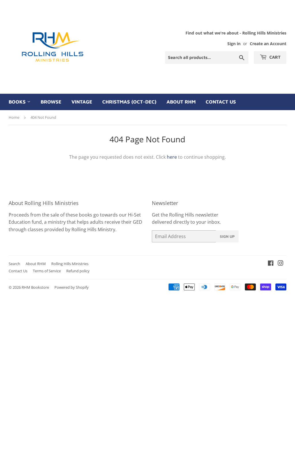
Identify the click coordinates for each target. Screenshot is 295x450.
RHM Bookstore (35, 287)
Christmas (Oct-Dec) (129, 102)
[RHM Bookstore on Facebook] (271, 264)
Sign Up (227, 236)
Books (18, 102)
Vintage (81, 102)
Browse (51, 102)
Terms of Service (47, 270)
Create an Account (268, 43)
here (172, 157)
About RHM (181, 102)
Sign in (234, 43)
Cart (274, 57)
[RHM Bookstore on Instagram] (280, 264)
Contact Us (221, 102)
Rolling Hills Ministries (69, 263)
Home (14, 117)
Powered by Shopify (71, 287)
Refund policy (78, 270)
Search (14, 263)
